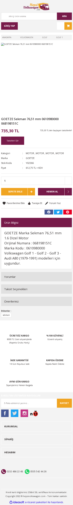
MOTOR (30, 153)
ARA (64, 16)
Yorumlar (10, 277)
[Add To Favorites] (14, 203)
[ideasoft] (16, 502)
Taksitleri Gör (13, 140)
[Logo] (36, 6)
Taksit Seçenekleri (15, 289)
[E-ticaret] (36, 502)
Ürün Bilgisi (11, 222)
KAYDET (64, 403)
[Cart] (64, 26)
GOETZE (30, 158)
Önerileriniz (11, 301)
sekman (6, 315)
